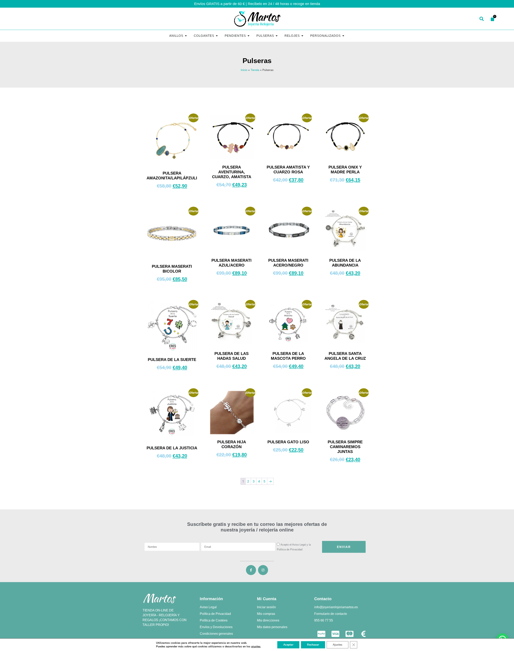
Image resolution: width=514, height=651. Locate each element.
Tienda (255, 70)
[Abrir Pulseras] (276, 36)
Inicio (244, 70)
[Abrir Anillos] (185, 36)
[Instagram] (263, 570)
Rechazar (313, 645)
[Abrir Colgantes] (216, 36)
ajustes (255, 646)
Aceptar (288, 645)
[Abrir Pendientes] (248, 36)
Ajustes (337, 645)
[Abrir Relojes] (302, 36)
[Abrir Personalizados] (343, 36)
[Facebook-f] (251, 570)
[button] (481, 19)
